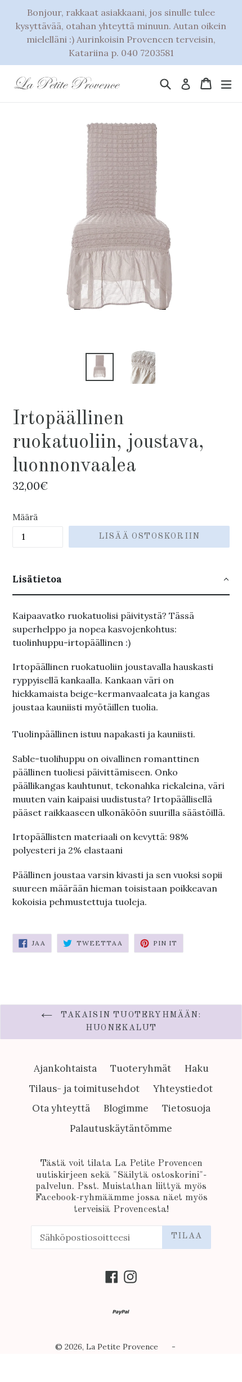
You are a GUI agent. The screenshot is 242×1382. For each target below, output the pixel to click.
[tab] (121, 580)
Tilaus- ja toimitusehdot (84, 1088)
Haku (197, 1068)
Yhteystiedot (183, 1088)
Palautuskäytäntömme (121, 1128)
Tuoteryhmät (140, 1068)
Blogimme (126, 1108)
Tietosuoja (186, 1108)
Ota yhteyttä (61, 1108)
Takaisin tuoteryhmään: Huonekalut (129, 1021)
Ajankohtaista (65, 1068)
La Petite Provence (122, 1347)
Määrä (25, 517)
